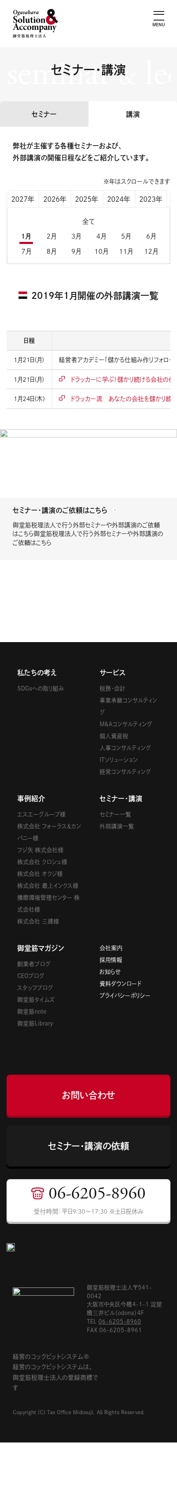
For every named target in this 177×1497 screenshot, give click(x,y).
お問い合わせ (88, 1095)
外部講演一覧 (117, 826)
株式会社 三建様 (38, 921)
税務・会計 (113, 688)
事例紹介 (31, 798)
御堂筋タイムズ (36, 1000)
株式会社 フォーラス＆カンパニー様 (49, 832)
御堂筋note (32, 1011)
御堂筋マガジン (40, 948)
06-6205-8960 (119, 1321)
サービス (113, 672)
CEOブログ (30, 976)
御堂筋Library (35, 1023)
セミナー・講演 (121, 798)
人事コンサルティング (125, 748)
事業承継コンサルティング (128, 706)
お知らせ (110, 972)
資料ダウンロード (120, 984)
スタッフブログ (35, 988)
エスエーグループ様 (41, 814)
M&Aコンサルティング (126, 724)
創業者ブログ (34, 964)
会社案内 (111, 948)
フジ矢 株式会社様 (40, 850)
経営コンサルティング (125, 772)
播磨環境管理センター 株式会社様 (48, 903)
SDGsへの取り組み (40, 688)
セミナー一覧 (115, 814)
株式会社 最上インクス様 (48, 886)
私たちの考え (37, 672)
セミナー (44, 114)
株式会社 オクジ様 (40, 874)
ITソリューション (119, 760)
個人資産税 (114, 736)
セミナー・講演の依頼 (88, 1146)
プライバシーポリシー (125, 995)
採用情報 (111, 960)
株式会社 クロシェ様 (42, 862)
